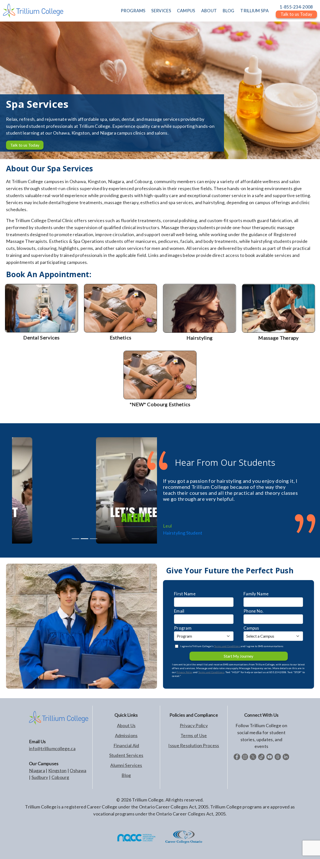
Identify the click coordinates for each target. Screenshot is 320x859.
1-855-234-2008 (296, 7)
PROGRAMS (133, 10)
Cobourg (60, 777)
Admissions (126, 735)
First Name (185, 593)
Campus (251, 628)
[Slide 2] (93, 539)
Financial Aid (126, 745)
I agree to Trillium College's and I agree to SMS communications (231, 646)
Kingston (57, 770)
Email (179, 611)
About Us (126, 725)
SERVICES (161, 10)
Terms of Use (193, 735)
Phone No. (254, 611)
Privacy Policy (184, 672)
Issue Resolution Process (193, 745)
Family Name (256, 593)
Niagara (37, 770)
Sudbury (40, 777)
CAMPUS (186, 10)
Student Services (126, 755)
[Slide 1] (84, 539)
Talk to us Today (25, 145)
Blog (126, 775)
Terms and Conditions (227, 646)
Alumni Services (126, 765)
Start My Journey (238, 656)
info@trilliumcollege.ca (52, 748)
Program (183, 628)
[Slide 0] (75, 539)
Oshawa (78, 770)
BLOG (228, 10)
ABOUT (209, 10)
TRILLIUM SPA (254, 10)
